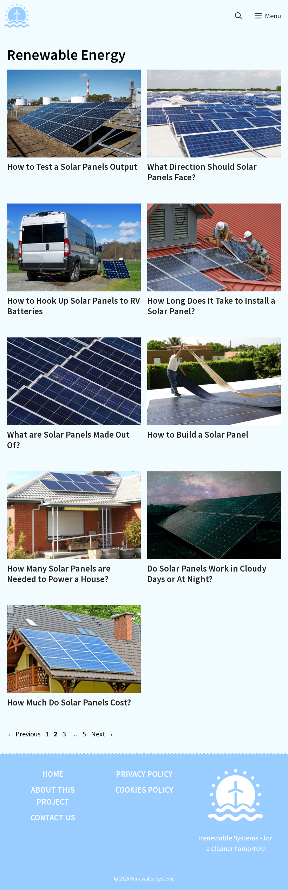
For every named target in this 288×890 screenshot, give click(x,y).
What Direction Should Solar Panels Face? (202, 172)
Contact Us (53, 817)
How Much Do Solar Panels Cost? (69, 702)
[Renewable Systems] (17, 16)
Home (53, 774)
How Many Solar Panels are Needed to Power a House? (59, 574)
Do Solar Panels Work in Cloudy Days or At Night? (206, 574)
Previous (23, 733)
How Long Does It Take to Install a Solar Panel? (211, 306)
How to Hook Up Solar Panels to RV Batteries (73, 306)
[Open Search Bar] (238, 16)
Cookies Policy (144, 790)
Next (102, 733)
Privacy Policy (144, 774)
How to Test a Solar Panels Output (72, 166)
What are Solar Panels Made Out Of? (68, 440)
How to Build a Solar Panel (197, 434)
